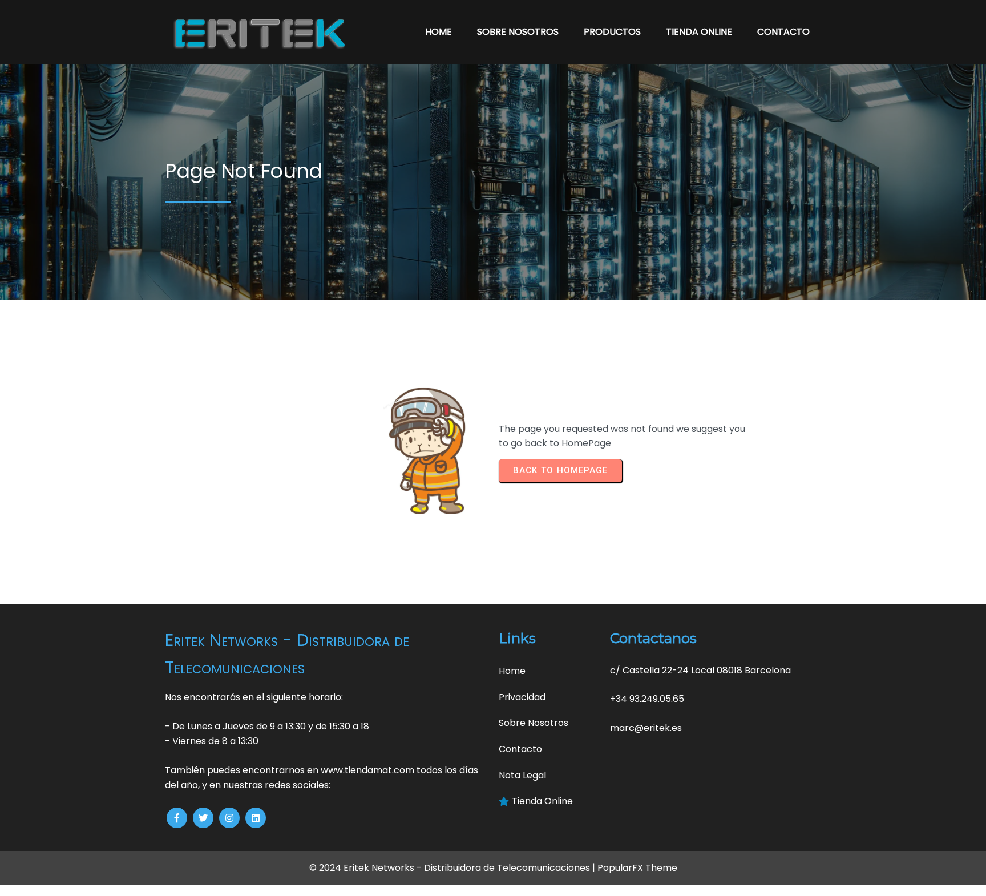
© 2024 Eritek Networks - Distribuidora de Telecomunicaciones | (453, 867)
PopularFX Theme (637, 867)
